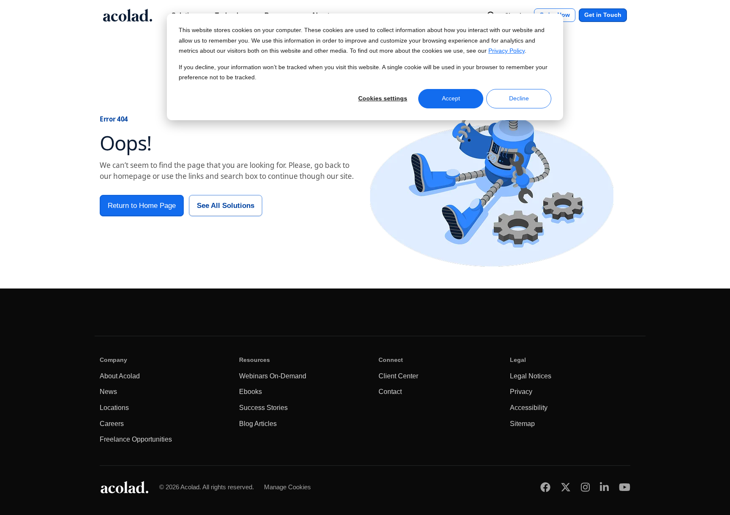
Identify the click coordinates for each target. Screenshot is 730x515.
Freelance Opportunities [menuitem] (136, 439)
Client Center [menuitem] (398, 376)
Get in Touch (602, 15)
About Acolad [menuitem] (120, 376)
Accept (451, 98)
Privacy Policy (506, 51)
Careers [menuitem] (112, 423)
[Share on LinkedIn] (604, 487)
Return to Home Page (142, 205)
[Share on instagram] (585, 487)
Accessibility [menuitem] (529, 407)
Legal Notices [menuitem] (530, 376)
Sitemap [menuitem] (522, 423)
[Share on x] (566, 487)
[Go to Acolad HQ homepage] (127, 15)
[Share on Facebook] (545, 487)
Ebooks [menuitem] (250, 391)
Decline (519, 98)
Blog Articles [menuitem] (258, 423)
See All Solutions (225, 205)
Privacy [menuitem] (521, 391)
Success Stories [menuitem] (263, 407)
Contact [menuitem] (390, 391)
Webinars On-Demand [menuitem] (272, 376)
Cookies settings (382, 98)
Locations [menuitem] (114, 407)
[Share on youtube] (624, 487)
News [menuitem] (108, 391)
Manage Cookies (287, 487)
